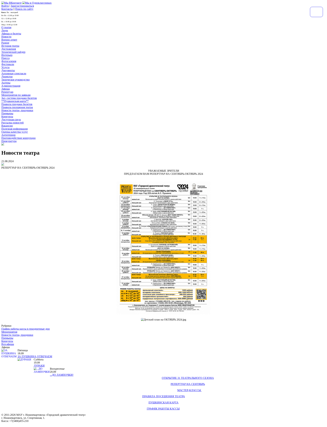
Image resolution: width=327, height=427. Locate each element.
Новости (6, 36)
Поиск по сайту (24, 9)
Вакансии (7, 125)
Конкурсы (7, 116)
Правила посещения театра (17, 107)
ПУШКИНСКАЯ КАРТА (163, 402)
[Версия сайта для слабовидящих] (316, 12)
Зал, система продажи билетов (19, 98)
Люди (4, 30)
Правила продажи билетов (16, 104)
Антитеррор (8, 134)
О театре (6, 27)
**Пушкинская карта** (15, 101)
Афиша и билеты (11, 33)
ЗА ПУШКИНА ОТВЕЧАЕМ (35, 356)
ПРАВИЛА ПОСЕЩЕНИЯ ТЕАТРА (163, 396)
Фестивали (7, 64)
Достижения (8, 48)
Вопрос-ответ (9, 39)
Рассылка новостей (12, 122)
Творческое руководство (15, 79)
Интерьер (6, 55)
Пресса (5, 58)
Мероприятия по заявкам (15, 95)
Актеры (5, 82)
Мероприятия (9, 331)
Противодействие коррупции (18, 138)
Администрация (10, 85)
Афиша (5, 88)
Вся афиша (7, 344)
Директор (7, 76)
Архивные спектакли (13, 73)
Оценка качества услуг (14, 131)
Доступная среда (11, 119)
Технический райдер (13, 52)
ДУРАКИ (39, 365)
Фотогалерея (8, 61)
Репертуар (7, 91)
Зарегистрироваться (22, 5)
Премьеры (7, 113)
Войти (5, 5)
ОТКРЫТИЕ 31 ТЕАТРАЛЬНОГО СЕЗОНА (188, 377)
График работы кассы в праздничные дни (25, 328)
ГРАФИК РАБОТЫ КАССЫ (163, 408)
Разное (5, 42)
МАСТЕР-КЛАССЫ (189, 390)
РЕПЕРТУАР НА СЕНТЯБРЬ (188, 384)
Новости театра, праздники (17, 110)
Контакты (7, 9)
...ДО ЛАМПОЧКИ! (61, 374)
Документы (8, 70)
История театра (10, 45)
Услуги (5, 67)
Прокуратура (9, 141)
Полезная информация (14, 128)
